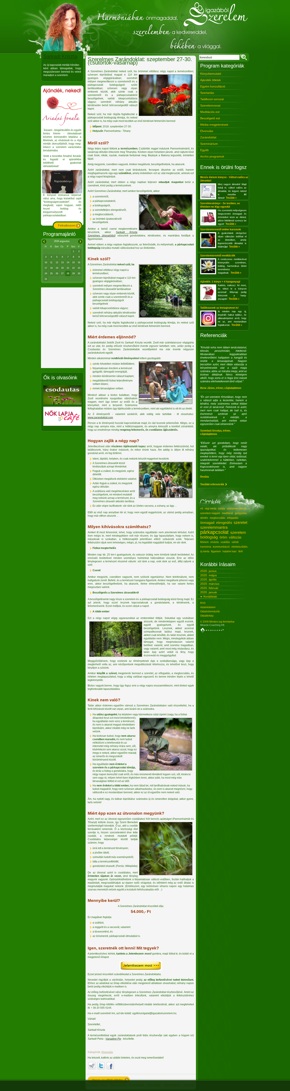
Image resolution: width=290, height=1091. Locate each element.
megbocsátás (217, 517)
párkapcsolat (214, 532)
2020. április (208, 579)
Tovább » (231, 197)
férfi (240, 551)
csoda (221, 508)
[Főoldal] (145, 26)
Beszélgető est (210, 118)
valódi (235, 542)
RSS (203, 603)
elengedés (224, 522)
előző (43, 240)
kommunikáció (221, 546)
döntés (204, 517)
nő (201, 508)
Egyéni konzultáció (212, 86)
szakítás (225, 542)
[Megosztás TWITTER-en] (101, 1066)
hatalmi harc (229, 551)
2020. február (209, 588)
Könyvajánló (172, 1085)
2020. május (208, 575)
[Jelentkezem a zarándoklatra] (141, 969)
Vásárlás (189, 1085)
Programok (136, 1085)
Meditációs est (210, 112)
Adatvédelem (207, 607)
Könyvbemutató (210, 73)
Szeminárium (209, 143)
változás (235, 537)
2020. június (208, 571)
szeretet (240, 522)
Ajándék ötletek (210, 80)
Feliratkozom (66, 225)
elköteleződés (239, 546)
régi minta (210, 508)
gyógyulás (241, 513)
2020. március (209, 583)
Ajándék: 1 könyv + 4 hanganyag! (220, 281)
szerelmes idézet (236, 508)
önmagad (207, 522)
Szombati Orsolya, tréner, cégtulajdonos (215, 432)
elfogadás (232, 517)
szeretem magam (210, 513)
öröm (223, 537)
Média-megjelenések (214, 124)
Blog (103, 1085)
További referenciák (212, 484)
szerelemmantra (214, 527)
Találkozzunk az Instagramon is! (219, 307)
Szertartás (207, 92)
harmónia (205, 546)
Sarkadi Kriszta (60, 56)
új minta (204, 551)
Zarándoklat (208, 137)
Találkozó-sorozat (212, 99)
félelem (204, 542)
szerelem (238, 532)
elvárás (214, 542)
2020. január (208, 592)
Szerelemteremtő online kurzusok (220, 229)
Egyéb (204, 150)
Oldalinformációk (210, 611)
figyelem (216, 551)
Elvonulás (107, 1052)
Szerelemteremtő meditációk (217, 255)
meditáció (227, 513)
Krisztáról (92, 1085)
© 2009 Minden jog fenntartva (217, 621)
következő (80, 240)
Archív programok (212, 156)
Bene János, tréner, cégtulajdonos (220, 388)
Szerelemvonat (210, 105)
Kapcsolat (153, 1085)
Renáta (204, 476)
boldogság (209, 537)
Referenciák (118, 1085)
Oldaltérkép (207, 615)
